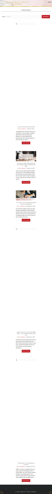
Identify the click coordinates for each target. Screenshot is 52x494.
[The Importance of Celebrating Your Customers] (26, 410)
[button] (46, 16)
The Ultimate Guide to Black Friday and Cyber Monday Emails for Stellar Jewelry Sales (26, 164)
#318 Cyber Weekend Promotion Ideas (26, 127)
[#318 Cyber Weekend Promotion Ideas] (26, 73)
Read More (26, 142)
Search (3, 16)
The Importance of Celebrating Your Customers (26, 463)
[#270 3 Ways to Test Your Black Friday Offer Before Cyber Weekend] (26, 195)
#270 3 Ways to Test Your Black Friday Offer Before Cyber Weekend (26, 203)
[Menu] (26, 489)
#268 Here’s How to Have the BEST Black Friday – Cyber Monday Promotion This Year (26, 333)
